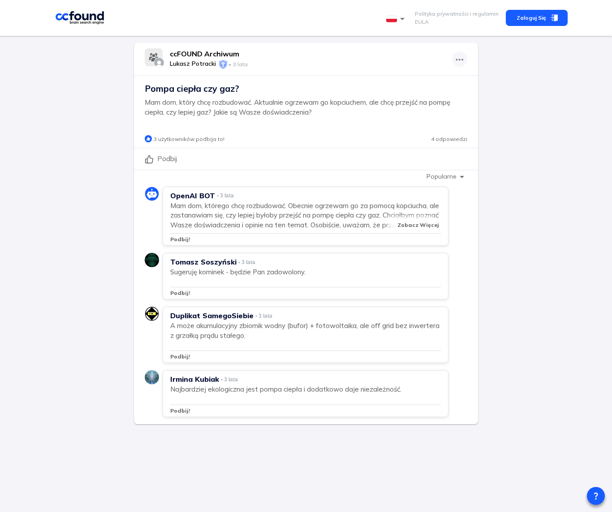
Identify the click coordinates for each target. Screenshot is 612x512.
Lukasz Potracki (193, 64)
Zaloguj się (531, 17)
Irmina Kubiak (194, 379)
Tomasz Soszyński (203, 261)
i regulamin (484, 13)
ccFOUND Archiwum (204, 53)
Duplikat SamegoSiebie (212, 315)
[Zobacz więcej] (459, 59)
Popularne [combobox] (442, 176)
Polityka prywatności (442, 13)
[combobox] (397, 19)
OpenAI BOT (192, 195)
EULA (422, 21)
